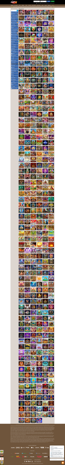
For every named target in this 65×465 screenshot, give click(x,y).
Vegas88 (11, 426)
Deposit (46, 5)
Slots (20, 5)
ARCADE (23, 5)
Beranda (12, 5)
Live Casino (16, 5)
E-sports (29, 5)
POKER (42, 5)
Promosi (49, 5)
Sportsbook (38, 5)
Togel (26, 5)
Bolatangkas (34, 5)
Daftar (52, 1)
